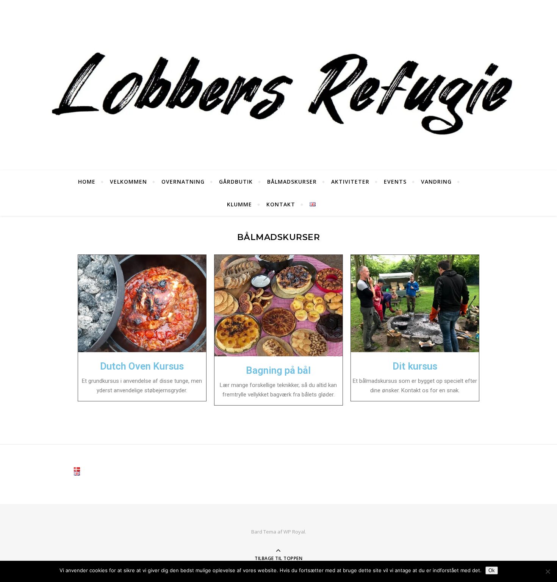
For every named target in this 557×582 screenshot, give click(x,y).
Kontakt (280, 204)
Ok (491, 570)
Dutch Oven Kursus (142, 366)
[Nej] (547, 571)
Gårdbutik (236, 181)
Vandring (436, 181)
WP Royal (294, 531)
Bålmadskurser (292, 181)
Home (86, 181)
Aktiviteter (350, 181)
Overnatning (183, 181)
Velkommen (128, 181)
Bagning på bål (278, 370)
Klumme (239, 204)
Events (395, 181)
